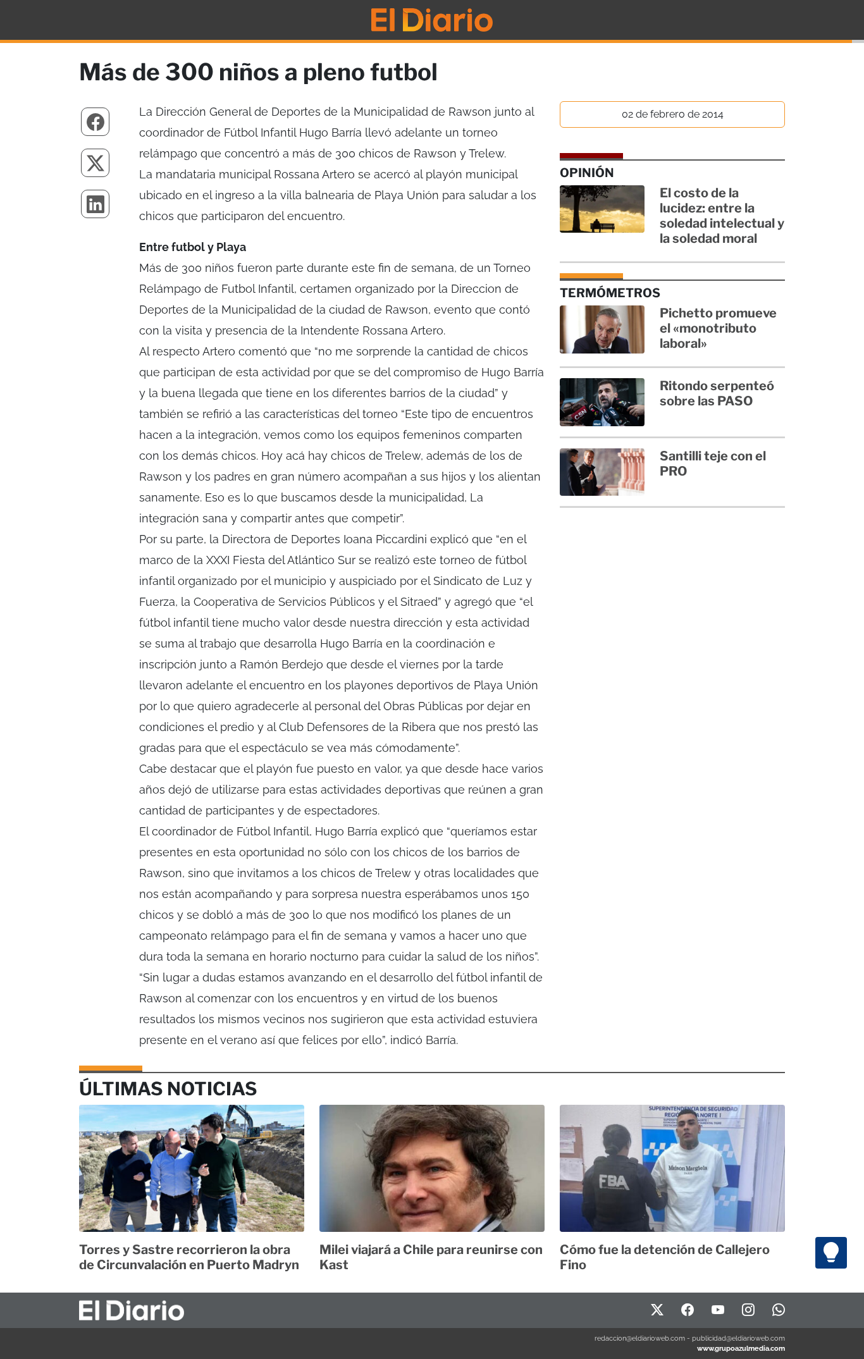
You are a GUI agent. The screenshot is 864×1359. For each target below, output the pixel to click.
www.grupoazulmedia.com (741, 1348)
